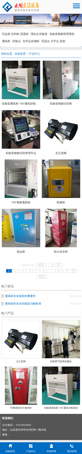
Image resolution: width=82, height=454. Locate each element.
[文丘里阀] (61, 129)
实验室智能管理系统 (61, 34)
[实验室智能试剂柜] (61, 79)
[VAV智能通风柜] (21, 178)
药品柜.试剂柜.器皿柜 (15, 34)
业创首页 (20, 53)
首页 (41, 265)
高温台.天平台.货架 (53, 41)
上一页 (55, 265)
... (51, 271)
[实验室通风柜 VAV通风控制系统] (21, 79)
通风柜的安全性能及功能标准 (23, 303)
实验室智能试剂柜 (61, 103)
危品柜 (21, 251)
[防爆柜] (61, 178)
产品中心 (34, 53)
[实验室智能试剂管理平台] (21, 129)
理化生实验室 (39, 34)
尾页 (41, 276)
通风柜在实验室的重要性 (20, 296)
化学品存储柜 (31, 41)
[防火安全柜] (61, 227)
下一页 (70, 271)
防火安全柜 (61, 251)
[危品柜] (21, 227)
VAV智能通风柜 (20, 202)
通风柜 (6, 41)
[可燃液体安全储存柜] (21, 385)
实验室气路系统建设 (61, 361)
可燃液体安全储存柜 (21, 408)
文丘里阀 (60, 153)
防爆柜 (61, 202)
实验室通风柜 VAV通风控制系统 (21, 103)
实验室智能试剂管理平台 (21, 153)
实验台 (16, 41)
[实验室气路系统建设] (61, 338)
